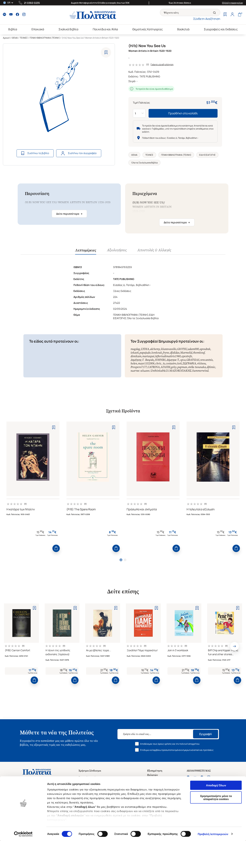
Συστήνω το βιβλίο (38, 153)
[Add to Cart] (56, 548)
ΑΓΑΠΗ (165, 367)
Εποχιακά (38, 29)
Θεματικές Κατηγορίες (147, 29)
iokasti (135, 352)
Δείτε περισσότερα (69, 214)
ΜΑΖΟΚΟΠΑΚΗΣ (180, 371)
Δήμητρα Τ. (172, 360)
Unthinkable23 (159, 371)
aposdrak (205, 349)
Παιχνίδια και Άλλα (105, 29)
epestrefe (187, 356)
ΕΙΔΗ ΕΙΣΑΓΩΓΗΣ (207, 154)
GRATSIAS (192, 360)
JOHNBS (160, 360)
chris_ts (160, 363)
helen (134, 363)
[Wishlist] (225, 14)
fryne (166, 352)
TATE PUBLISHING (150, 76)
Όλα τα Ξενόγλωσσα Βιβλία (144, 162)
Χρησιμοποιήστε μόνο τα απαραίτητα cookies (216, 797)
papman (182, 367)
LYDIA (145, 349)
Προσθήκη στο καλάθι (183, 113)
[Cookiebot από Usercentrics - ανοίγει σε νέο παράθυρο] (23, 834)
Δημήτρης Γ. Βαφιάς (142, 360)
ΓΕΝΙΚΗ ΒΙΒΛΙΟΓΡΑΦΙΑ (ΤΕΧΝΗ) (45, 37)
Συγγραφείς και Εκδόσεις (221, 29)
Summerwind (200, 371)
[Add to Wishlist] (106, 52)
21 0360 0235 (32, 3)
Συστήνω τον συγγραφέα (82, 153)
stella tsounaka (197, 367)
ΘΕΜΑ (15, 37)
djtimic (211, 367)
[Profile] (232, 14)
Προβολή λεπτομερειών (213, 833)
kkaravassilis (168, 349)
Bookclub (183, 29)
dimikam (136, 356)
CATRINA (154, 367)
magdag (135, 349)
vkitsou (201, 363)
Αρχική (6, 37)
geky (173, 367)
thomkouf (199, 352)
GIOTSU (182, 349)
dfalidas (174, 352)
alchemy (155, 349)
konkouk (156, 352)
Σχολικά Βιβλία (68, 29)
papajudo (145, 352)
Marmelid (186, 352)
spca (182, 360)
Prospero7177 (139, 367)
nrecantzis (206, 360)
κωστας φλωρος (140, 371)
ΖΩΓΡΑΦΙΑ (189, 363)
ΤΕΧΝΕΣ (24, 37)
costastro (171, 363)
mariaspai (148, 356)
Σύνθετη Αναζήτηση (206, 19)
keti (179, 363)
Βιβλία (12, 29)
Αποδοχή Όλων (216, 785)
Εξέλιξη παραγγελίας (232, 2)
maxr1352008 (146, 363)
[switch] (102, 834)
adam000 (193, 349)
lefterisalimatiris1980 (168, 356)
